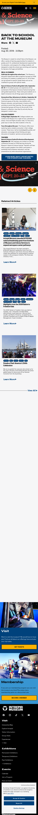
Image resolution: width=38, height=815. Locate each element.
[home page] (6, 8)
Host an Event (7, 781)
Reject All (19, 803)
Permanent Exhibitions (10, 753)
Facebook (4, 715)
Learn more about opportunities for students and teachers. (19, 157)
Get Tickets (19, 647)
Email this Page (17, 43)
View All (32, 390)
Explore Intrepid (7, 728)
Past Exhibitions (7, 760)
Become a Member (19, 698)
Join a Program (7, 777)
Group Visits (6, 735)
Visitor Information (8, 732)
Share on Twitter (13, 43)
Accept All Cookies (19, 798)
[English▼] (26, 8)
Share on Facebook (10, 43)
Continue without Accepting (28, 785)
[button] (30, 8)
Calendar (5, 773)
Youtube (29, 715)
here (23, 2)
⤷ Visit (4, 743)
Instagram (10, 715)
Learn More (10, 793)
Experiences (6, 739)
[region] (18, 798)
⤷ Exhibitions (6, 763)
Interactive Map (7, 725)
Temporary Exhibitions (9, 756)
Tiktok (16, 715)
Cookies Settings (19, 808)
